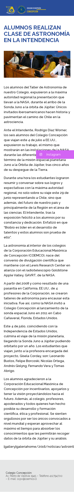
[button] (55, 154)
